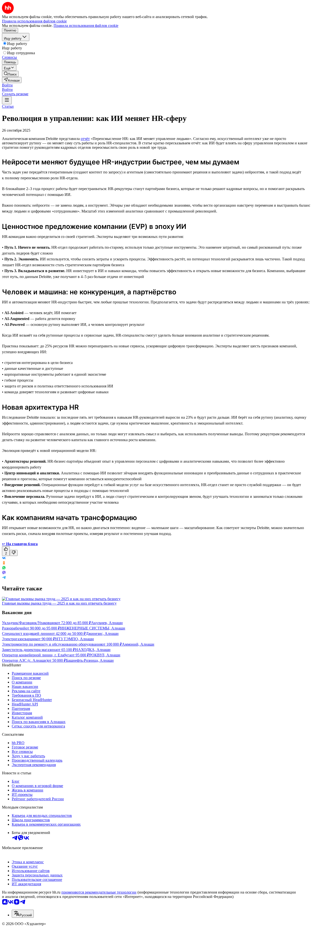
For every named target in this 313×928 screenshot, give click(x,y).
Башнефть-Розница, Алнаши (90, 660)
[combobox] (23, 914)
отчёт (85, 139)
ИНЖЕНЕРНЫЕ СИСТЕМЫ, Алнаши (92, 628)
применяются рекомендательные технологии (98, 892)
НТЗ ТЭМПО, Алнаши (74, 639)
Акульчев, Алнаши (107, 623)
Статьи (8, 106)
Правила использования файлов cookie (86, 25)
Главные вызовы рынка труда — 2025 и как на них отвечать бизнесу (59, 603)
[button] (7, 85)
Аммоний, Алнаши (138, 644)
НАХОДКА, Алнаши (93, 650)
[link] (10, 74)
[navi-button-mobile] (7, 100)
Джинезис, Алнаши (102, 633)
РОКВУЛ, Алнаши (104, 655)
